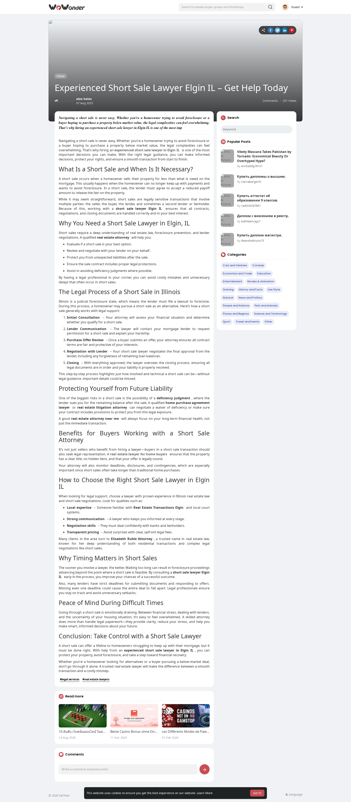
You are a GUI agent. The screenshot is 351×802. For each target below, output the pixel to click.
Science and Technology (270, 314)
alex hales (84, 99)
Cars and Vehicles (235, 265)
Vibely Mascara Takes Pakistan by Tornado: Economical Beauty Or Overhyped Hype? (264, 156)
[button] (227, 7)
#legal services (69, 679)
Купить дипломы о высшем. (261, 176)
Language (295, 794)
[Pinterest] (292, 30)
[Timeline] (263, 30)
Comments (270, 100)
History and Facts (250, 289)
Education (264, 273)
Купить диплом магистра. (259, 235)
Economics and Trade (237, 273)
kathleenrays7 (250, 221)
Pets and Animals (266, 305)
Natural (228, 298)
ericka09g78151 (252, 166)
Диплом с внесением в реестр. (263, 216)
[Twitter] (277, 30)
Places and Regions (236, 314)
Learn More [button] (204, 793)
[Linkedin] (285, 30)
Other (61, 76)
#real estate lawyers (95, 679)
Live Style (274, 289)
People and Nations (236, 305)
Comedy (258, 265)
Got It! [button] (257, 793)
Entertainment (232, 281)
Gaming (228, 289)
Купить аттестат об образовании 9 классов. (257, 198)
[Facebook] (270, 30)
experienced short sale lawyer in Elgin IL (147, 150)
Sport (226, 322)
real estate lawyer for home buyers (138, 454)
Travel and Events (247, 322)
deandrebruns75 (252, 240)
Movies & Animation (260, 281)
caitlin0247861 (251, 205)
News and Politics (250, 298)
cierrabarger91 (251, 182)
